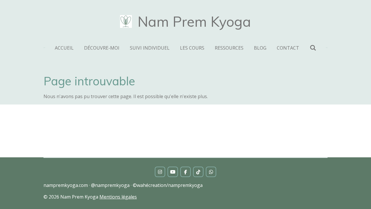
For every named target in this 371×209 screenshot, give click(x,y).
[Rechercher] (313, 47)
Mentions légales (118, 197)
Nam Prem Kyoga (194, 21)
